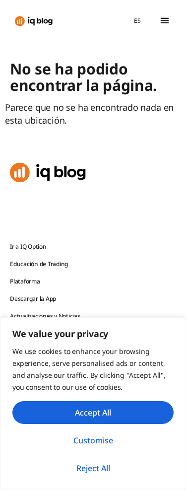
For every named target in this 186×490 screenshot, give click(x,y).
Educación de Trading (39, 264)
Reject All (93, 468)
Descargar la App (33, 298)
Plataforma (25, 281)
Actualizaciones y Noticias (45, 316)
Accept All (93, 412)
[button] (164, 20)
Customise (93, 440)
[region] (93, 403)
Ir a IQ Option (28, 246)
